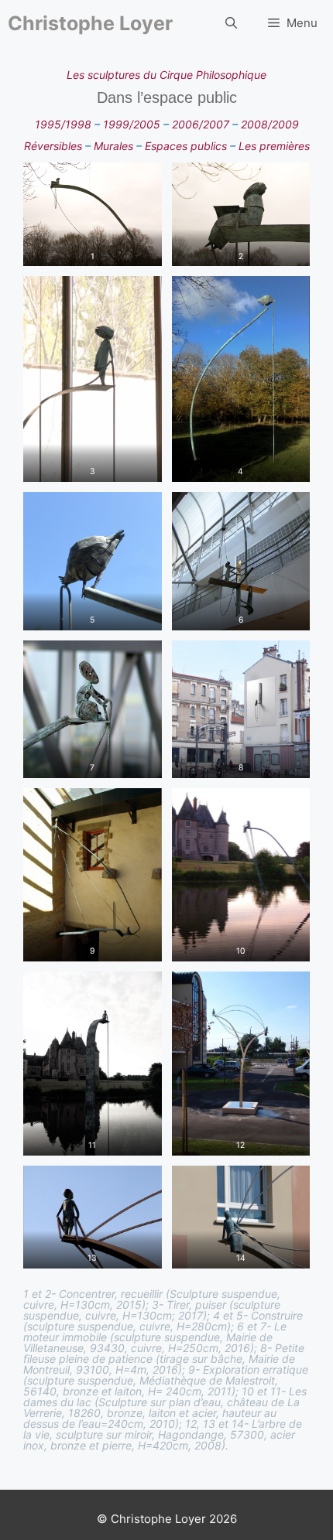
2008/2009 (270, 124)
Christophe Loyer (90, 23)
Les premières (274, 145)
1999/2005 (131, 124)
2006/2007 (200, 124)
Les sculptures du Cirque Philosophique (166, 74)
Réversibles (53, 145)
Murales (113, 145)
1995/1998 (63, 124)
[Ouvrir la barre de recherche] (231, 23)
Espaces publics (184, 145)
